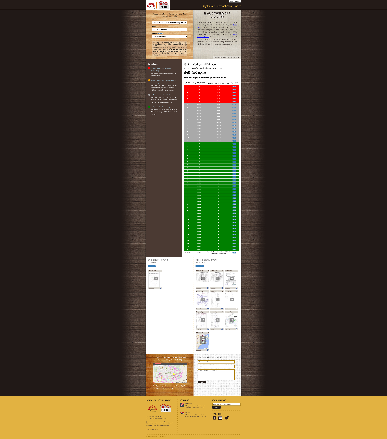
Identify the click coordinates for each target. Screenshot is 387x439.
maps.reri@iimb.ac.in (152, 429)
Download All (152, 266)
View (234, 86)
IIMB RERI (187, 412)
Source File (151, 288)
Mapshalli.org (188, 403)
